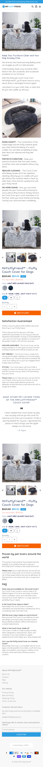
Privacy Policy (8, 692)
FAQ (3, 680)
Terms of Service (9, 701)
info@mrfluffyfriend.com (11, 717)
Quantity (5, 302)
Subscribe (21, 734)
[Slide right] (40, 257)
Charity (5, 683)
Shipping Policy (8, 698)
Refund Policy (8, 695)
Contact (5, 677)
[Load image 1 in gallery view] (11, 257)
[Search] (33, 6)
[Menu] (40, 6)
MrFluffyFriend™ (24, 762)
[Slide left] (3, 257)
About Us (6, 674)
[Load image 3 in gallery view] (32, 257)
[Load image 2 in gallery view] (21, 257)
